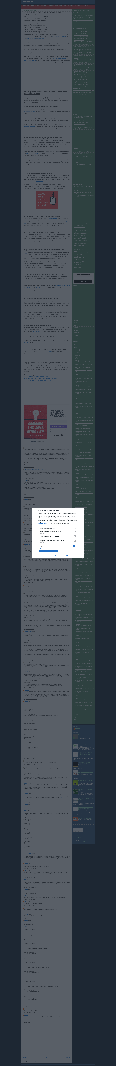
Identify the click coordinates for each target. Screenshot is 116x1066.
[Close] (81, 510)
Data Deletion (50, 555)
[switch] (74, 531)
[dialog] (58, 533)
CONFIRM (48, 550)
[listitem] (58, 528)
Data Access (58, 555)
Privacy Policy (66, 555)
